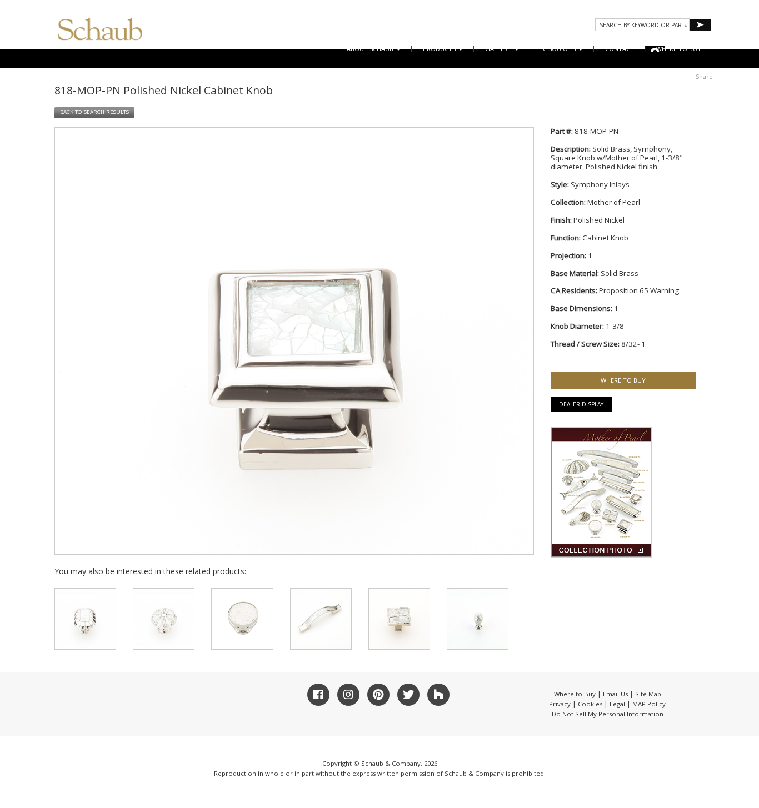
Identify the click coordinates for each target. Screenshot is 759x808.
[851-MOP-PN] (85, 619)
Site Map (648, 694)
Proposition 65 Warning (639, 290)
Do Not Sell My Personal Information (607, 714)
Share (704, 76)
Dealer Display (581, 404)
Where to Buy (575, 694)
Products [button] (440, 49)
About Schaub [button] (371, 49)
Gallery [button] (499, 49)
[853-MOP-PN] (163, 619)
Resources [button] (559, 49)
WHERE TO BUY (678, 49)
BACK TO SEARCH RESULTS (94, 112)
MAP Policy (649, 704)
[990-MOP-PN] (242, 619)
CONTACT (619, 49)
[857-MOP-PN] (477, 619)
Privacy (560, 704)
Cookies (590, 704)
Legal (617, 704)
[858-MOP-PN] (321, 619)
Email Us (615, 694)
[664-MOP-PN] (399, 619)
